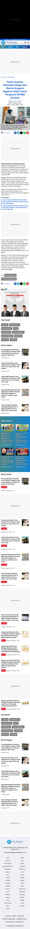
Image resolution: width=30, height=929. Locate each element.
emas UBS (18, 336)
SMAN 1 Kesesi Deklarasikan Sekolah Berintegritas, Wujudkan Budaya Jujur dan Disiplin (7, 437)
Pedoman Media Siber (8, 919)
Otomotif (22, 880)
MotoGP (22, 877)
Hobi (22, 860)
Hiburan (24, 47)
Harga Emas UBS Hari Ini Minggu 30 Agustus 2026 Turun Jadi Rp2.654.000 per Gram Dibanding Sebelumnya (10, 648)
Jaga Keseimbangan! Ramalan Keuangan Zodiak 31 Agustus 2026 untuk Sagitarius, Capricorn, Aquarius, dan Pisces (11, 393)
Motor (22, 886)
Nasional (7, 860)
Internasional (7, 863)
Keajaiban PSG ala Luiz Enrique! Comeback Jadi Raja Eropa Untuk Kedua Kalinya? (7, 460)
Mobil (22, 883)
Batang (8, 872)
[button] (3, 47)
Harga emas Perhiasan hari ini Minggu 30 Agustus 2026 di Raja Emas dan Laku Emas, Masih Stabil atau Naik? (10, 634)
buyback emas (6, 328)
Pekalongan (11, 77)
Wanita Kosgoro (10, 275)
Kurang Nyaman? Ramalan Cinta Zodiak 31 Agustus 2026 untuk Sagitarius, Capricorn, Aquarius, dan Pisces (10, 352)
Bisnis (17, 47)
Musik (7, 908)
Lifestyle (10, 47)
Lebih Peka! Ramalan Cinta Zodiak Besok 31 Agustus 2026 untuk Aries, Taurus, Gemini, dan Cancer (10, 379)
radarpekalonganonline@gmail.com (15, 852)
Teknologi (22, 894)
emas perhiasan (7, 336)
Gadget (22, 900)
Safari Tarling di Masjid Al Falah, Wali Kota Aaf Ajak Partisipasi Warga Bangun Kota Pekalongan (15, 201)
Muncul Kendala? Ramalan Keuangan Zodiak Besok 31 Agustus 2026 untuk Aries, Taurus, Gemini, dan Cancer (10, 617)
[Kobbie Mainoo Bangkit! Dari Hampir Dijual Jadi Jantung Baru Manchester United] (22, 451)
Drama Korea (7, 903)
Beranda (3, 77)
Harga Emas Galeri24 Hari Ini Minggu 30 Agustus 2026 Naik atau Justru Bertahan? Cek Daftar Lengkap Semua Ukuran (10, 663)
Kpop (7, 906)
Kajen (7, 875)
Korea (7, 900)
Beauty (8, 886)
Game (22, 903)
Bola (22, 872)
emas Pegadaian (18, 332)
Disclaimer (21, 916)
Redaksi (14, 916)
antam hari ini (15, 325)
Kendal (8, 877)
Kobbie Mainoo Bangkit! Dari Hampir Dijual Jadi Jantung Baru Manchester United (22, 460)
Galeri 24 (5, 340)
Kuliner (22, 863)
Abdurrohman (17, 101)
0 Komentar (6, 133)
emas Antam (6, 332)
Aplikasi (22, 897)
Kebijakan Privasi (22, 919)
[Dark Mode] (25, 43)
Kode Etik (8, 916)
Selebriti (22, 858)
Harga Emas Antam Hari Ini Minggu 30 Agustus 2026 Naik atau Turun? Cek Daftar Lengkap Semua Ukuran (10, 703)
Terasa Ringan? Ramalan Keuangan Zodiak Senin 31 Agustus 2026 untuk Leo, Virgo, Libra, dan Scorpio (9, 407)
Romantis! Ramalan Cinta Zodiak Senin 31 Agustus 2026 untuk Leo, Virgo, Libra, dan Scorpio (10, 365)
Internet (22, 906)
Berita (2, 47)
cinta (15, 328)
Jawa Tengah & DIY (8, 866)
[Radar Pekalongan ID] (9, 43)
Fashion (8, 889)
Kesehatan (8, 883)
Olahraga (22, 866)
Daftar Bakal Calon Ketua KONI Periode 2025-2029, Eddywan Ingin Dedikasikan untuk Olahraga (15, 207)
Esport (22, 875)
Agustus (4, 325)
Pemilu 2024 (22, 889)
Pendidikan (22, 891)
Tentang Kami (19, 922)
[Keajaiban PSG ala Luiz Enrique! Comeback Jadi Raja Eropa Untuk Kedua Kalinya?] (7, 451)
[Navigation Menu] (28, 43)
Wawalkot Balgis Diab (8, 279)
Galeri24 (13, 340)
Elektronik (7, 894)
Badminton (22, 869)
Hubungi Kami (9, 922)
